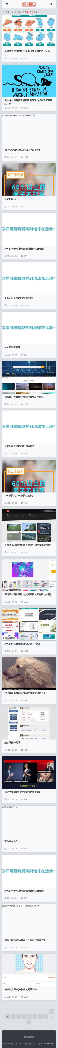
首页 (8, 12)
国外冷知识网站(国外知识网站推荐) (22, 150)
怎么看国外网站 (12, 742)
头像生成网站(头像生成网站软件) (21, 989)
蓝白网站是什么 (12, 841)
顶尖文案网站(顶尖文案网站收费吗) (22, 792)
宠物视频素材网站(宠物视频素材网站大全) (25, 693)
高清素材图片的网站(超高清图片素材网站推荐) (28, 594)
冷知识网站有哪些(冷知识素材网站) (22, 643)
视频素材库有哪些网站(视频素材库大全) (24, 397)
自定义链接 (29, 1037)
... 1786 (51, 1012)
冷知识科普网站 (12, 347)
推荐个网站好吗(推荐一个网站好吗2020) (25, 940)
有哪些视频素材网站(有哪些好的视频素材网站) (28, 545)
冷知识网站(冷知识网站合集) (19, 495)
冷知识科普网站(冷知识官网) (19, 298)
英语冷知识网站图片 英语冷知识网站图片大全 (27, 51)
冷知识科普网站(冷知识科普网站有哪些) (24, 248)
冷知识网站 (10, 199)
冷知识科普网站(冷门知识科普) (20, 446)
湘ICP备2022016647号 (43, 1043)
